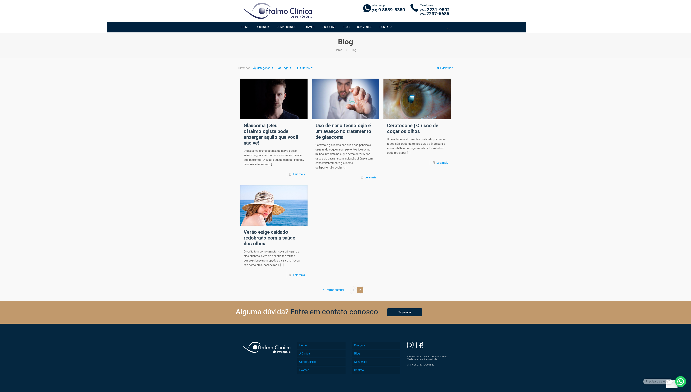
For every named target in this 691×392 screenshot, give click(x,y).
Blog (357, 353)
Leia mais (299, 174)
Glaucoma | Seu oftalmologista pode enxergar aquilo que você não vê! (271, 134)
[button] (680, 381)
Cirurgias (359, 345)
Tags (285, 68)
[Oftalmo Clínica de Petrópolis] (277, 11)
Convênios (360, 362)
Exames (304, 370)
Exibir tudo (446, 68)
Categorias (263, 68)
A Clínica (304, 353)
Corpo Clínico (307, 362)
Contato (359, 370)
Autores (305, 68)
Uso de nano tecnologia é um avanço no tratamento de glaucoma (343, 131)
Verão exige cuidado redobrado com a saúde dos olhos (269, 238)
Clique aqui (404, 312)
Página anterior (335, 290)
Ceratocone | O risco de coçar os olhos (412, 128)
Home (338, 50)
